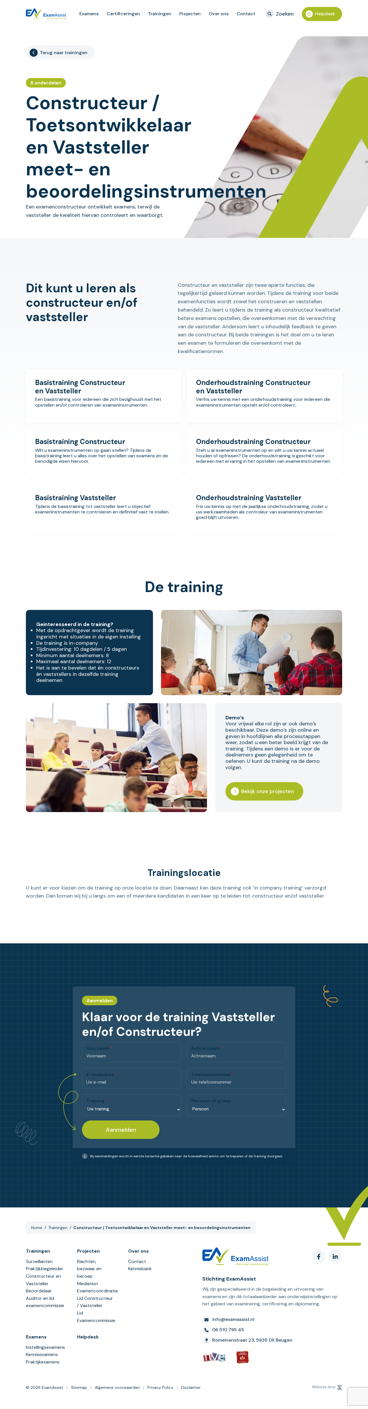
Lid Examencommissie (95, 1316)
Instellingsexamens (44, 1347)
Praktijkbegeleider (44, 1269)
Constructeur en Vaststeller (43, 1280)
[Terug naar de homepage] (46, 13)
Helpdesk (325, 14)
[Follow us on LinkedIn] (335, 1257)
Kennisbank (140, 1269)
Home (36, 1227)
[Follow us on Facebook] (318, 1257)
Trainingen (57, 1227)
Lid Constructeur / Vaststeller (95, 1302)
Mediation (87, 1284)
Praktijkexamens (43, 1362)
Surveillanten (39, 1261)
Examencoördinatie (95, 1291)
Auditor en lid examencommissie (44, 1302)
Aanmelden (121, 1129)
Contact (137, 1261)
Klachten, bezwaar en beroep (89, 1268)
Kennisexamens (42, 1354)
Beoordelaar (39, 1291)
